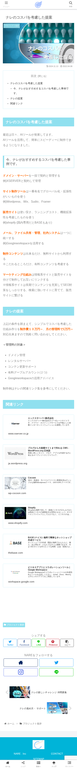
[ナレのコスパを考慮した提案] (47, 652)
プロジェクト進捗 (15, 624)
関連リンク (16, 103)
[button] (69, 476)
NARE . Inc (20, 753)
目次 (34, 75)
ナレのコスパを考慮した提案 (26, 83)
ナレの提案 (16, 98)
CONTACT (57, 753)
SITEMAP (38, 758)
